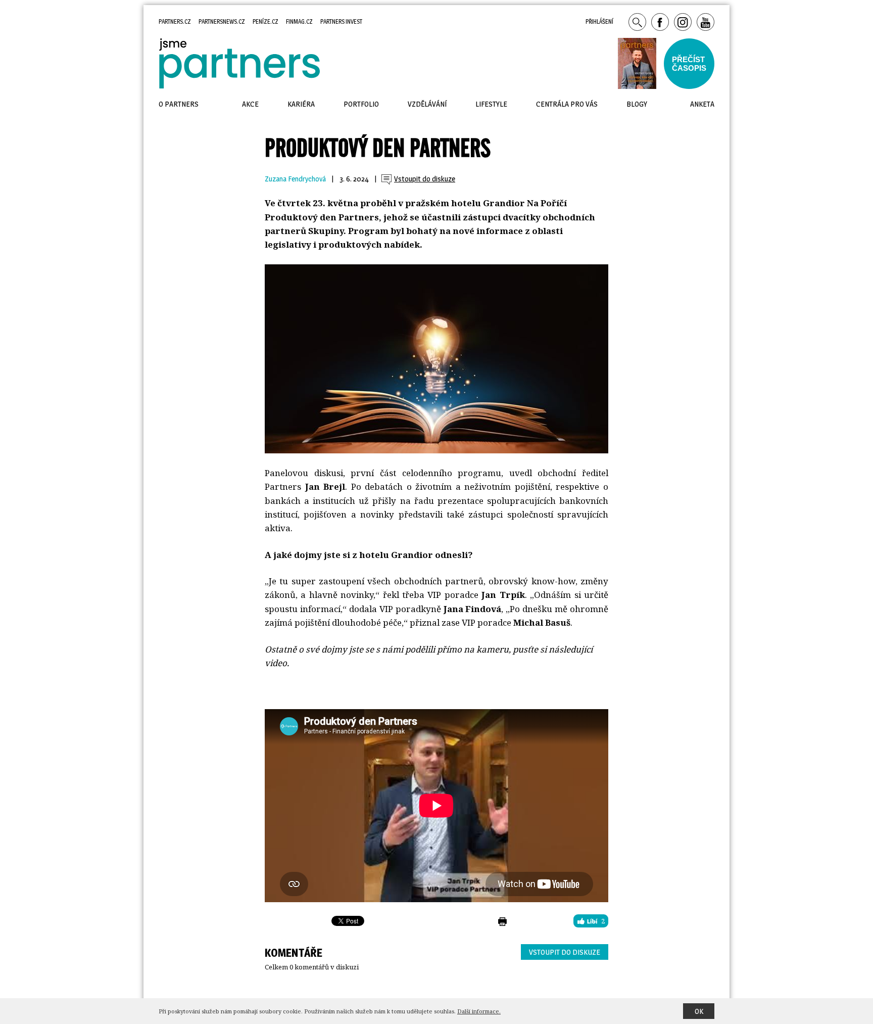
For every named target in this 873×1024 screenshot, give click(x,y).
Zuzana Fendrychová (295, 178)
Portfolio (361, 104)
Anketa (702, 104)
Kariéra (301, 104)
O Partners (179, 104)
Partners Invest (341, 21)
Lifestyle (491, 104)
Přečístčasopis (689, 63)
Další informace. (479, 1011)
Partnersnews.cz (222, 21)
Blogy (636, 104)
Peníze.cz (265, 21)
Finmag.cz (299, 21)
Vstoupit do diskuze (564, 952)
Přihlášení (599, 21)
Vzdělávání (427, 104)
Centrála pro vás (567, 104)
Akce (250, 104)
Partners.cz (175, 21)
